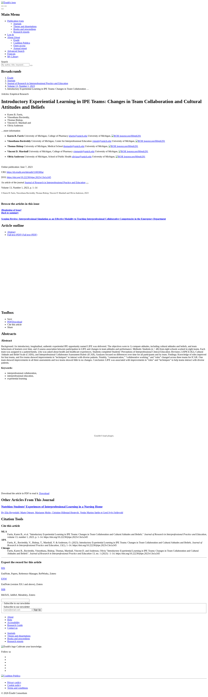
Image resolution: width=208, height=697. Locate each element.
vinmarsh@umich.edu (83, 151)
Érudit (16, 40)
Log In (10, 34)
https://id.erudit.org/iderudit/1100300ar (25, 172)
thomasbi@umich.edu (73, 146)
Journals (17, 23)
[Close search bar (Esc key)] (5, 6)
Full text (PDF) (14, 234)
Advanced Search (15, 51)
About (17, 37)
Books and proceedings (24, 29)
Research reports (21, 32)
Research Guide (15, 625)
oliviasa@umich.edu (82, 156)
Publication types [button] (15, 21)
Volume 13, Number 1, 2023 (21, 86)
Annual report (20, 48)
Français (11, 54)
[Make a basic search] (2, 6)
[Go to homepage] (8, 2)
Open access (19, 45)
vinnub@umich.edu (101, 141)
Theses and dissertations (25, 26)
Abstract (11, 232)
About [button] (10, 37)
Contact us (12, 628)
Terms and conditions (17, 688)
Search (4, 61)
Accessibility (13, 622)
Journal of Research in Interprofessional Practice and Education (37, 83)
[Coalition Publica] (10, 675)
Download (44, 493)
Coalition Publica (21, 43)
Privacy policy (14, 682)
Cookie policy (14, 685)
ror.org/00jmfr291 (132, 136)
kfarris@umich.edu (78, 136)
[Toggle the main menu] (2, 8)
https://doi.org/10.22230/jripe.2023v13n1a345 (29, 177)
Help (9, 619)
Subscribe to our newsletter (17, 606)
